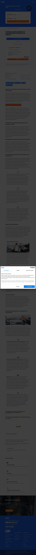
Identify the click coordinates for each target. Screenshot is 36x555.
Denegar (17, 286)
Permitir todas (29, 286)
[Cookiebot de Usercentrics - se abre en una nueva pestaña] (31, 267)
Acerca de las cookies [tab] (29, 270)
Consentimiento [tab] (6, 270)
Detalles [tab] (18, 270)
